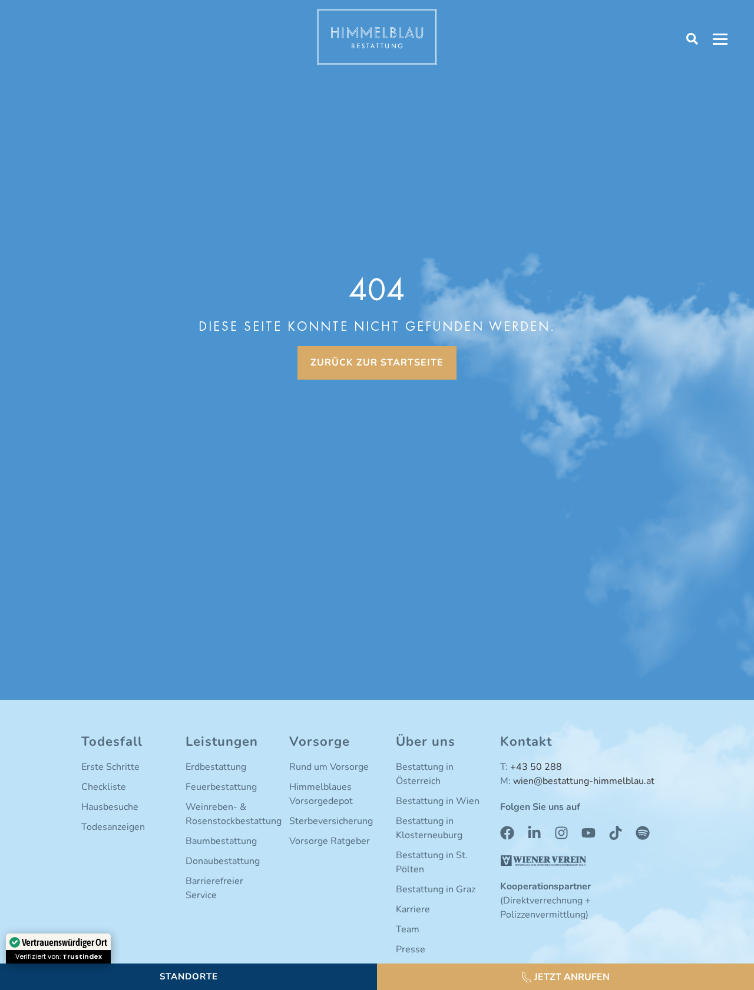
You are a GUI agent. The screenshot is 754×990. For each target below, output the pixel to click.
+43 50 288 (536, 766)
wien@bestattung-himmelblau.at (583, 781)
